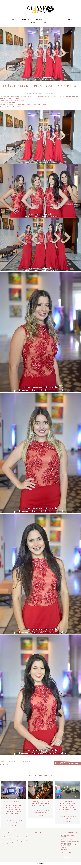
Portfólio (40, 19)
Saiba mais (9, 850)
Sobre (69, 19)
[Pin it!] (45, 159)
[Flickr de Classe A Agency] (67, 852)
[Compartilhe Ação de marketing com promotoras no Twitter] (4, 764)
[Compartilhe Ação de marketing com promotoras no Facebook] (0, 764)
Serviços (25, 19)
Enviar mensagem (68, 839)
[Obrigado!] (35, 159)
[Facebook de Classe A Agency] (62, 852)
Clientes (56, 19)
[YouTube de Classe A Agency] (70, 852)
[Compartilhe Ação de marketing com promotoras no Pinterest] (7, 764)
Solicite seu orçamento (67, 763)
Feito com (40, 863)
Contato (46, 22)
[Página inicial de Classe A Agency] (40, 9)
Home (11, 19)
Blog (33, 22)
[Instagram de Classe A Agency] (64, 852)
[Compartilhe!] (40, 159)
